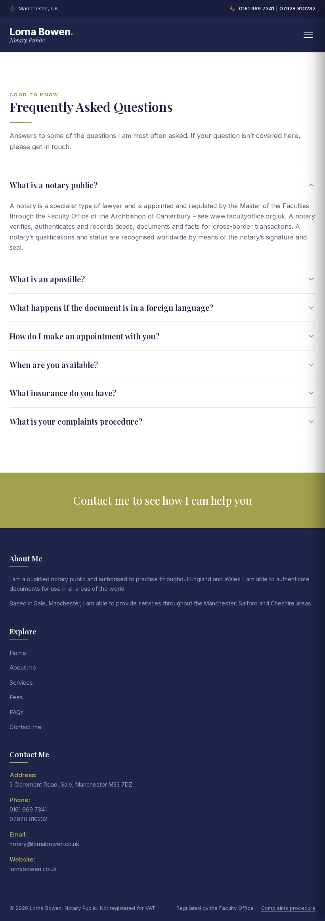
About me (23, 667)
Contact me (25, 727)
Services (21, 682)
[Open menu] (308, 34)
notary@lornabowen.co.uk (44, 844)
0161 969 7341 (256, 8)
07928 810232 (297, 8)
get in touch (50, 147)
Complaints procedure (288, 908)
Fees (16, 697)
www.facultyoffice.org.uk (247, 216)
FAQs (17, 712)
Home (18, 653)
